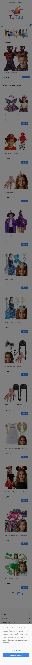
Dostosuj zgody (16, 650)
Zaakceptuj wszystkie (16, 655)
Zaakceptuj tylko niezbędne (16, 646)
